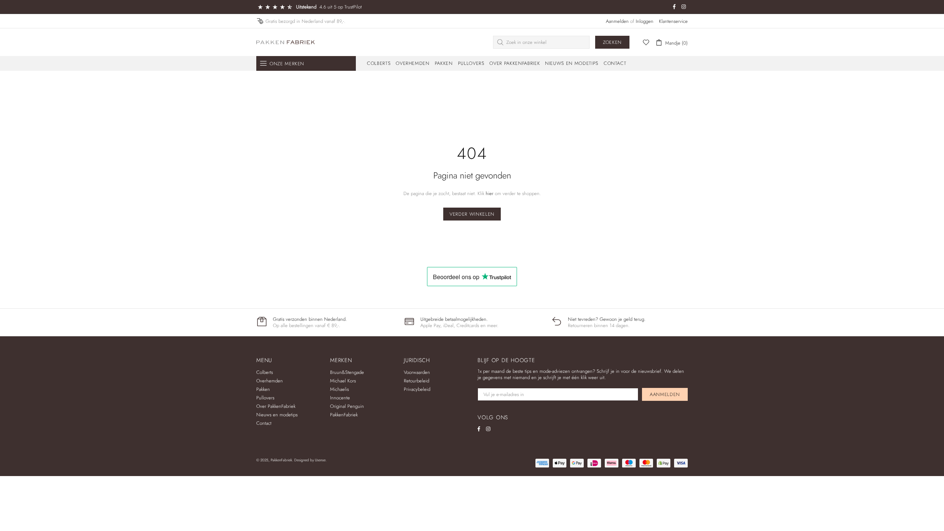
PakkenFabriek (285, 42)
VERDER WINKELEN (472, 214)
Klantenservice (673, 21)
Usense (320, 460)
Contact (263, 423)
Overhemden (269, 381)
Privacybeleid (417, 389)
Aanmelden (617, 21)
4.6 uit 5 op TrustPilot (340, 6)
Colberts (264, 372)
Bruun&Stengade (347, 372)
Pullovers (265, 398)
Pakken (263, 389)
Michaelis (339, 389)
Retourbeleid (416, 381)
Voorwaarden (417, 372)
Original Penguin (347, 406)
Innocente (340, 398)
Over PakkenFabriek (275, 406)
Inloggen (644, 21)
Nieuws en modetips (277, 415)
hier (489, 193)
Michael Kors (343, 381)
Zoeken (612, 42)
